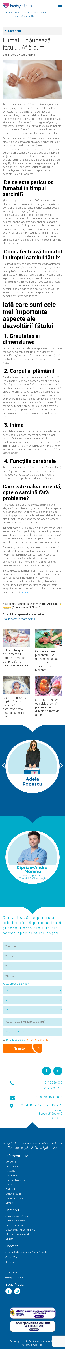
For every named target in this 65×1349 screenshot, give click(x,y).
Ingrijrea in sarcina (15, 1225)
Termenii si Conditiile (36, 1039)
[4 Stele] (8, 608)
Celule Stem (11, 1171)
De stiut (9, 1239)
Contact (9, 1203)
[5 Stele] (10, 608)
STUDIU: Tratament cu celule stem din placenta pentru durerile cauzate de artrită (47, 707)
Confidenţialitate (36, 1341)
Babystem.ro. (28, 592)
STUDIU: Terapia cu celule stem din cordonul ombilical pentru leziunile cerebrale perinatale (15, 658)
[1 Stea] (60, 604)
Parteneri (10, 1189)
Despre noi (10, 1162)
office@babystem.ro (49, 1097)
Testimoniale (11, 1166)
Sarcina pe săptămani (16, 1216)
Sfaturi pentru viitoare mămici (19, 54)
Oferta (8, 1184)
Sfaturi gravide (13, 1193)
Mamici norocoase (14, 1198)
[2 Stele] (4, 608)
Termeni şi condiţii (18, 1341)
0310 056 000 (53, 1082)
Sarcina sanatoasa (15, 1220)
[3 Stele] (6, 608)
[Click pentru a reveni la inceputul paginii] (32, 1136)
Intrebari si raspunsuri (17, 1234)
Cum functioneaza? (15, 1180)
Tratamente (11, 1175)
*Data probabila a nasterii (17, 983)
